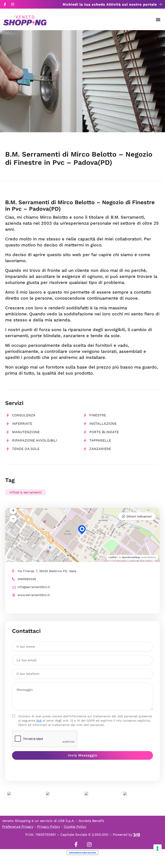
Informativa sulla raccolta (82, 852)
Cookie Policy (75, 827)
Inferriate (22, 424)
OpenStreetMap (131, 557)
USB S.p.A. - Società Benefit (81, 821)
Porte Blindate (104, 432)
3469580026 (26, 579)
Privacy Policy (48, 827)
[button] (158, 19)
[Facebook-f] (5, 4)
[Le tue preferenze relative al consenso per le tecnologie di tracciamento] (157, 848)
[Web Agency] (136, 835)
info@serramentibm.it (33, 587)
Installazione (103, 424)
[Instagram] (12, 4)
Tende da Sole (26, 449)
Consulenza (23, 415)
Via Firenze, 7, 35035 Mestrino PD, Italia (46, 571)
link (39, 720)
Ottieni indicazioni (139, 516)
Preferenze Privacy (17, 827)
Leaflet (112, 557)
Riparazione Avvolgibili (34, 440)
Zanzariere (100, 449)
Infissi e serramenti (25, 492)
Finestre (97, 415)
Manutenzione (26, 432)
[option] (41, 81)
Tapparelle (100, 440)
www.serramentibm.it (33, 595)
